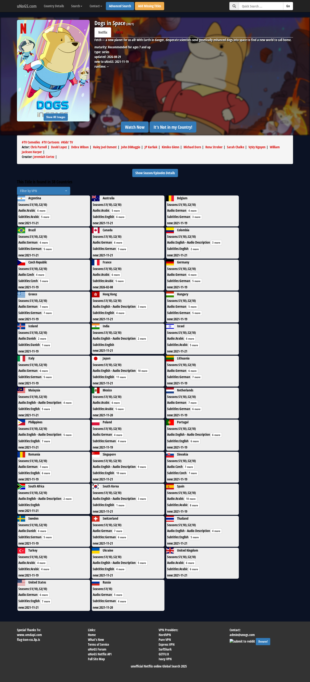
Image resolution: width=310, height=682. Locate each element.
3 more (196, 217)
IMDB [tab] (119, 32)
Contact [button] (95, 6)
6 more (41, 211)
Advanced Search (120, 6)
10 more (142, 371)
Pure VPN (165, 639)
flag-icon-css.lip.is (28, 639)
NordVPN (165, 634)
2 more (195, 249)
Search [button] (75, 6)
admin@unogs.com (242, 634)
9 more (142, 467)
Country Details (54, 6)
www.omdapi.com (29, 634)
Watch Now (135, 127)
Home (92, 634)
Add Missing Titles (149, 6)
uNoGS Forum (97, 649)
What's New (96, 639)
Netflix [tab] (102, 32)
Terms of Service (98, 644)
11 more (121, 377)
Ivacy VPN (165, 659)
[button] (43, 191)
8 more (194, 505)
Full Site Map (96, 659)
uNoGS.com (27, 6)
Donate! (263, 641)
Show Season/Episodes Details (155, 173)
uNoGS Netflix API (100, 654)
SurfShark (165, 649)
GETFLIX (164, 654)
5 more (45, 217)
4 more (192, 211)
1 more (46, 345)
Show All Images (55, 117)
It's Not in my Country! (173, 127)
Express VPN (167, 644)
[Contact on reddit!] (243, 640)
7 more (44, 307)
